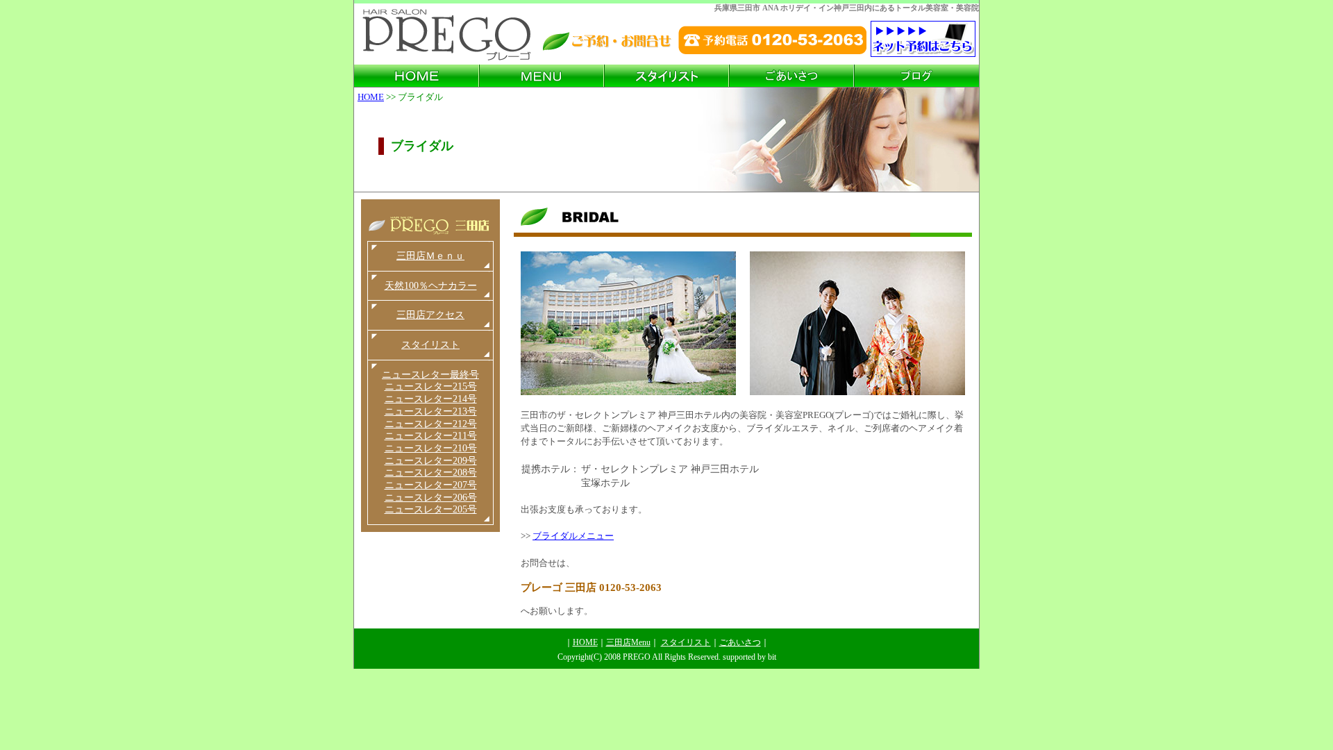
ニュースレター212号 (431, 424)
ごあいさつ (740, 642)
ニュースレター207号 (431, 485)
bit (772, 657)
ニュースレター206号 (431, 497)
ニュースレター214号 (431, 399)
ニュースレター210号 (431, 448)
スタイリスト (430, 345)
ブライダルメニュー (573, 536)
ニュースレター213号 (431, 411)
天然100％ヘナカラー (431, 286)
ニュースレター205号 (431, 509)
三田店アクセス (430, 315)
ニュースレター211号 (431, 436)
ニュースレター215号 (431, 386)
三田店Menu (628, 642)
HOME (371, 97)
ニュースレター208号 (431, 472)
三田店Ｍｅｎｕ (430, 256)
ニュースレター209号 (431, 461)
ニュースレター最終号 (430, 374)
